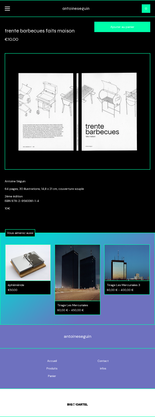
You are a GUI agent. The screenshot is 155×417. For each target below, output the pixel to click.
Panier (52, 376)
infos (103, 368)
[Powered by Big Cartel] (77, 402)
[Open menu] (7, 9)
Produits (51, 368)
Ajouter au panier (122, 27)
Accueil (52, 361)
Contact (103, 361)
